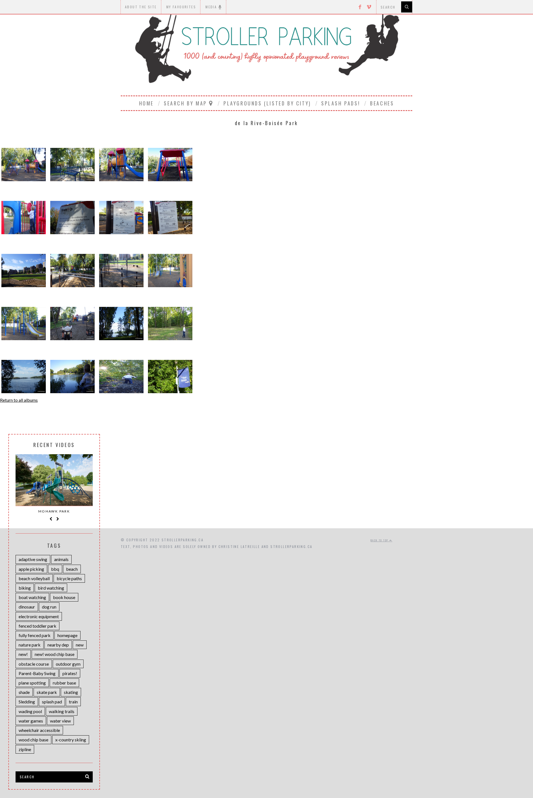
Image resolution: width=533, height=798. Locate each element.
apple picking (31, 569)
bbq (55, 569)
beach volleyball (34, 578)
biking (25, 587)
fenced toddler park (37, 625)
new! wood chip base (54, 654)
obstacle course (34, 663)
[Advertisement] (266, 481)
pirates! (69, 673)
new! (23, 654)
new (80, 644)
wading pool (30, 711)
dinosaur (27, 606)
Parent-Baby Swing (37, 673)
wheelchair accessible (39, 730)
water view (60, 720)
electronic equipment (39, 616)
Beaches (382, 103)
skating (71, 692)
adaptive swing (33, 559)
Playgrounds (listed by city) (267, 103)
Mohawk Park (54, 511)
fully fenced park (35, 635)
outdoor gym (68, 663)
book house (64, 597)
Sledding (27, 701)
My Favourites (181, 6)
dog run (49, 606)
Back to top (380, 540)
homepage (67, 635)
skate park (47, 692)
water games (31, 720)
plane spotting (32, 682)
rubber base (64, 682)
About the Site (141, 6)
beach (72, 569)
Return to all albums (19, 400)
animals (61, 559)
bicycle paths (69, 578)
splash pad (52, 701)
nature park (30, 644)
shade (24, 692)
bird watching (51, 587)
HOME (146, 103)
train (73, 701)
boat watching (32, 597)
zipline (25, 749)
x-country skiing (70, 739)
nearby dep (58, 644)
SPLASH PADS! (340, 103)
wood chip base (33, 739)
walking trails (61, 711)
